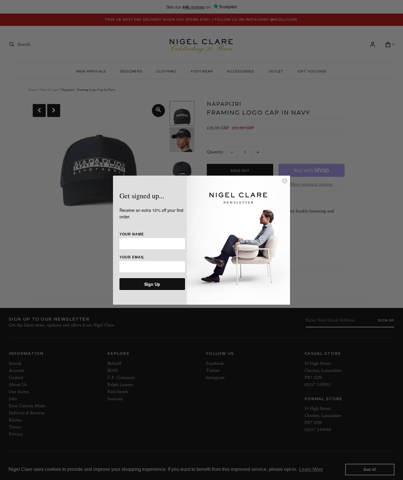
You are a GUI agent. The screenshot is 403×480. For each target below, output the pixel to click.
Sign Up (152, 284)
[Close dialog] (285, 181)
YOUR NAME (131, 234)
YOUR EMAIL (132, 257)
